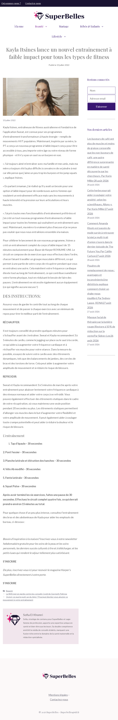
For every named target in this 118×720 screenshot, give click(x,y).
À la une (19, 26)
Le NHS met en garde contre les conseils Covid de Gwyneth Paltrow (36, 594)
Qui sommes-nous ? (11, 3)
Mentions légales (58, 694)
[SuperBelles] (59, 15)
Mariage (64, 26)
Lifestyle (57, 36)
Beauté (39, 26)
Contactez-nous (33, 3)
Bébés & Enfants (90, 26)
